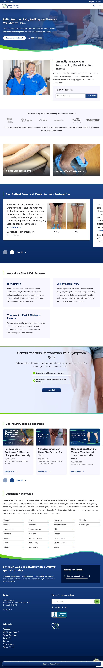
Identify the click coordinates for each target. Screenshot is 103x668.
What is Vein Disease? (11, 632)
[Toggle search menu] (94, 6)
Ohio (56, 529)
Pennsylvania (59, 538)
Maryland (32, 524)
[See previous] (3, 120)
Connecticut (8, 529)
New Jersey (33, 542)
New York (58, 520)
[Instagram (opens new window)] (56, 607)
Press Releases (8, 644)
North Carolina (60, 524)
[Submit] (96, 601)
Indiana (6, 547)
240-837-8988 (36, 38)
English (91, 2)
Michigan (32, 533)
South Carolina (60, 542)
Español (98, 2)
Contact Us (7, 638)
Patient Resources (10, 635)
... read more (14, 227)
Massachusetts (34, 529)
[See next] (100, 120)
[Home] (10, 6)
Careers (6, 641)
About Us (6, 629)
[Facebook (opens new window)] (52, 607)
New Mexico (33, 547)
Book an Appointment (51, 664)
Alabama (6, 520)
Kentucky (32, 520)
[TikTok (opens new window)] (62, 607)
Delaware (7, 533)
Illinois (6, 542)
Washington (84, 524)
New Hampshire (35, 538)
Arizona (6, 524)
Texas (56, 547)
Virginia (82, 520)
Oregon (57, 533)
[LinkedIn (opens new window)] (59, 607)
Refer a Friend (8, 647)
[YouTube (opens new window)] (66, 607)
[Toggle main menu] (100, 6)
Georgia (6, 538)
